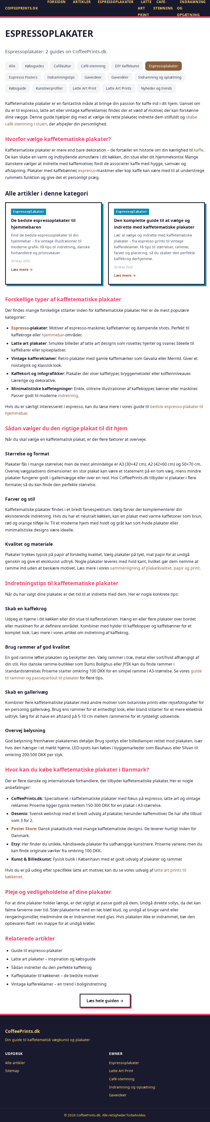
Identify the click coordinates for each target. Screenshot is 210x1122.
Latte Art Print (84, 88)
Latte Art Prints (118, 88)
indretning (68, 395)
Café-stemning (93, 65)
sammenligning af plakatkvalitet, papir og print (155, 568)
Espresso (20, 328)
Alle (12, 65)
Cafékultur (62, 65)
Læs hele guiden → (105, 1000)
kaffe (198, 150)
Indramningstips (61, 77)
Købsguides (34, 65)
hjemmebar (53, 335)
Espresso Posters (23, 77)
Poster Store (23, 828)
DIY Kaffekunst (127, 65)
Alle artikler (15, 1062)
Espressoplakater (163, 65)
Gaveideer (93, 77)
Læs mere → (22, 269)
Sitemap (12, 1070)
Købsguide (17, 88)
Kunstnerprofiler (49, 88)
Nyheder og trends (156, 88)
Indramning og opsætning (159, 77)
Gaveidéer (120, 77)
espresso (86, 170)
